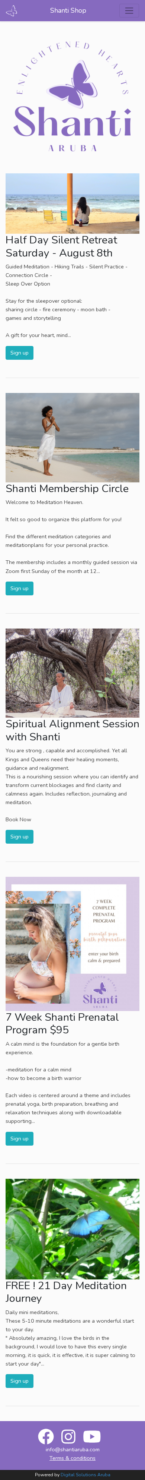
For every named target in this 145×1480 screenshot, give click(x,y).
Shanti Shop (68, 10)
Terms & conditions (72, 1458)
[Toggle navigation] (129, 11)
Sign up (19, 352)
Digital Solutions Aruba (85, 1475)
